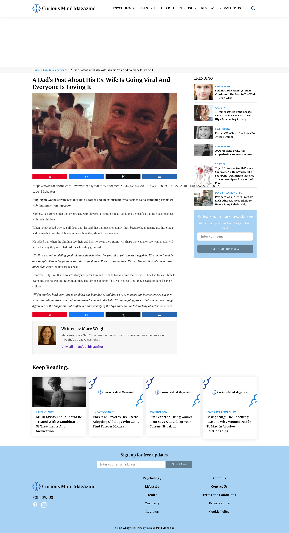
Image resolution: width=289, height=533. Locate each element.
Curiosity (187, 8)
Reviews (208, 8)
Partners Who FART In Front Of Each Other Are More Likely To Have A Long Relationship (234, 200)
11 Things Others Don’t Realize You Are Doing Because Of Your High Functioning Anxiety (234, 115)
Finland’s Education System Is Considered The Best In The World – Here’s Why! (235, 94)
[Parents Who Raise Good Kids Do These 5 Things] (203, 132)
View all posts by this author (82, 347)
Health (167, 8)
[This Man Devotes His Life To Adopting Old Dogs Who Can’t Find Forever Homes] (116, 392)
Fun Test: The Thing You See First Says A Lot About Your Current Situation (171, 421)
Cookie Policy (219, 512)
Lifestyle (147, 8)
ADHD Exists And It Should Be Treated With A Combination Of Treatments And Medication (59, 424)
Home (36, 70)
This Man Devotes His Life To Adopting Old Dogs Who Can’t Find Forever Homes (116, 421)
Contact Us (230, 8)
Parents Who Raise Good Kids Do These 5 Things (235, 135)
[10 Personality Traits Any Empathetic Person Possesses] (203, 150)
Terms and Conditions (219, 495)
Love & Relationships (55, 70)
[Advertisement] (144, 41)
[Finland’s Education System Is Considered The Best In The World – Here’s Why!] (203, 92)
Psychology (124, 8)
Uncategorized (104, 412)
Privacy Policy (219, 503)
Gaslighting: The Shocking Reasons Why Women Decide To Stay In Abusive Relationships (228, 424)
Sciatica (220, 164)
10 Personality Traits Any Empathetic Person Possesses (233, 152)
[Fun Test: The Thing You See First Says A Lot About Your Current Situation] (173, 392)
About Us (219, 478)
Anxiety (220, 108)
